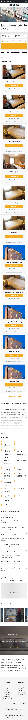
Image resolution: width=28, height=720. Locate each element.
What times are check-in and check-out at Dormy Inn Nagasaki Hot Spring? (12, 534)
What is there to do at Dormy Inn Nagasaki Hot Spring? (10, 556)
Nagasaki (12, 580)
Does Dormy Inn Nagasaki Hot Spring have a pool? (12, 539)
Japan (21, 580)
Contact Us (21, 685)
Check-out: (17, 35)
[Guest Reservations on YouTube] (23, 703)
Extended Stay (21, 692)
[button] (1, 14)
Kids (20, 40)
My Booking (21, 687)
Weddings (24, 52)
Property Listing (6, 696)
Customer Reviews (7, 689)
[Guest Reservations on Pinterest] (19, 703)
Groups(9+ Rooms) (15, 52)
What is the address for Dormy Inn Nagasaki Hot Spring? (10, 516)
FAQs (7, 687)
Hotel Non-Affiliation (7, 698)
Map (8, 52)
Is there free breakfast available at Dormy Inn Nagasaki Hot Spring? (11, 551)
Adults (12, 40)
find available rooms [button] (14, 396)
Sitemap (7, 694)
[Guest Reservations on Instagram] (14, 703)
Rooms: (3, 40)
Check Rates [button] (14, 85)
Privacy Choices (19, 694)
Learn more (3, 57)
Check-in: (4, 35)
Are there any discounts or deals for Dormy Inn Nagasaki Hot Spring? (11, 562)
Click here (15, 670)
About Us (7, 685)
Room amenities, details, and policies (14, 91)
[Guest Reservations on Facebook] (5, 703)
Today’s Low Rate (15, 88)
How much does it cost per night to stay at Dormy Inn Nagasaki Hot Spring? (12, 528)
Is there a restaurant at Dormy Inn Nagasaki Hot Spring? (11, 545)
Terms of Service (7, 690)
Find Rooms (14, 46)
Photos (2, 52)
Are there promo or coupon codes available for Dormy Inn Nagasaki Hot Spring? (11, 568)
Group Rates (21, 689)
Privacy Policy (7, 692)
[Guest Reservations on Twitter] (9, 703)
